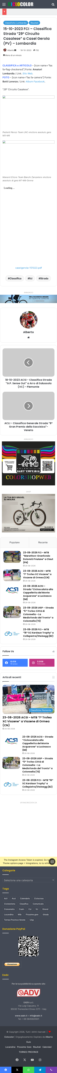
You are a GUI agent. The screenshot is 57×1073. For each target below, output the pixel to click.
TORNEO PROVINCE (28, 1052)
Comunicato (38, 904)
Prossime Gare (24, 1047)
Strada (44, 278)
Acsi (14, 898)
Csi (29, 909)
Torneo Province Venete (14, 920)
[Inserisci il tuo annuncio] (28, 298)
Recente (43, 542)
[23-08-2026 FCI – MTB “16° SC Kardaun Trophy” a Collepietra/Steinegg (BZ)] (12, 634)
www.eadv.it (21, 1015)
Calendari (47, 1047)
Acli (5, 898)
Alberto (10, 50)
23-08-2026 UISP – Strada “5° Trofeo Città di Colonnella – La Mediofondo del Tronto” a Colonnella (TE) (38, 614)
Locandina (8, 914)
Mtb (19, 914)
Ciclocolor (9, 1037)
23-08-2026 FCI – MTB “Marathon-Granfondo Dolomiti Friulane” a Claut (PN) (38, 557)
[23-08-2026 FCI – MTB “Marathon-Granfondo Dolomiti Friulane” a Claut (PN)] (12, 557)
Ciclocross (39, 898)
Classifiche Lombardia (15, 23)
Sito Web (27, 73)
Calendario (25, 898)
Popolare (15, 542)
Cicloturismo (9, 904)
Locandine (10, 1047)
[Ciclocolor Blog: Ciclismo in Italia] (20, 4)
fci (30, 278)
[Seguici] (52, 861)
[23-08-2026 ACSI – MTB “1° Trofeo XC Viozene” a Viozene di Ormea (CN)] (12, 575)
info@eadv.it (36, 1015)
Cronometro (9, 909)
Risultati (34, 23)
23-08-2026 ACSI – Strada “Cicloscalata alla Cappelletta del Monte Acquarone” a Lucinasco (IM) (38, 592)
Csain (21, 909)
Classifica (15, 278)
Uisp (32, 920)
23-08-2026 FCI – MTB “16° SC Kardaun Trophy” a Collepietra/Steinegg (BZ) (38, 633)
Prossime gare (32, 914)
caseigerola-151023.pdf (28, 267)
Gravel (45, 909)
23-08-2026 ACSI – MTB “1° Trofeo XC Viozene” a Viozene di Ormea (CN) (37, 574)
